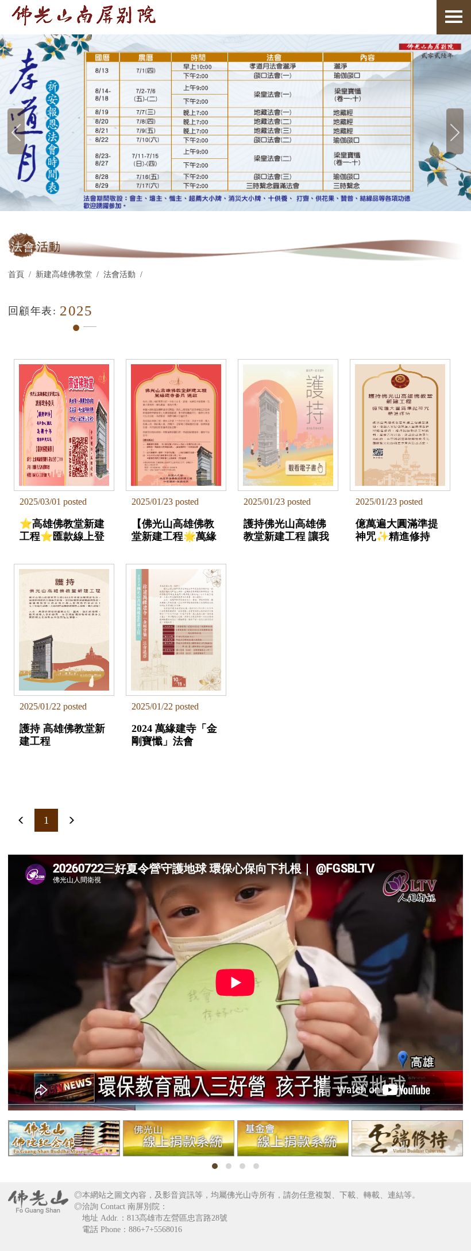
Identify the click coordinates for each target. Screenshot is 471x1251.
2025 (76, 310)
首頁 (16, 274)
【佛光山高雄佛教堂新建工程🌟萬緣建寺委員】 (174, 530)
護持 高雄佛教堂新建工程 (62, 735)
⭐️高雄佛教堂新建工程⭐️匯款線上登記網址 (62, 530)
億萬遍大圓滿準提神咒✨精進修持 (397, 530)
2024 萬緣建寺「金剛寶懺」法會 (174, 735)
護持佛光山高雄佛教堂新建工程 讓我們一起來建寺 (286, 530)
